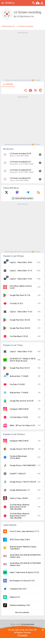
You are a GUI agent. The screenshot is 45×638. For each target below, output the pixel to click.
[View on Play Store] (30, 90)
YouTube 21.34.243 (17, 384)
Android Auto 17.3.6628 (19, 376)
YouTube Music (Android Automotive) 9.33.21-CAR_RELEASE (19, 516)
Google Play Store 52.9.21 (20, 368)
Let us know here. (27, 624)
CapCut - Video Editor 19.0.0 (21, 279)
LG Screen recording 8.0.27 (20, 162)
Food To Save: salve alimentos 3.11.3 (24, 531)
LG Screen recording (25, 26)
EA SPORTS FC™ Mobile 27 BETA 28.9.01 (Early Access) (22, 360)
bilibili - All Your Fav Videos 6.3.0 (22, 425)
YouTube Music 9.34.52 (19, 417)
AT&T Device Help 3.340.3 (20, 540)
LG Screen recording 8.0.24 (20, 170)
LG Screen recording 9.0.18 (20, 153)
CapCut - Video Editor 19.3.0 (21, 312)
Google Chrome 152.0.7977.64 (21, 449)
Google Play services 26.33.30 (21, 401)
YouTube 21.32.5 (16, 303)
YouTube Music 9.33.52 (19, 336)
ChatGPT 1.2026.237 (18, 474)
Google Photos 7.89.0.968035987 (23, 465)
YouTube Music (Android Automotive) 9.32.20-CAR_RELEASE (19, 507)
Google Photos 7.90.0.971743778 (23, 482)
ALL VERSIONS (8, 84)
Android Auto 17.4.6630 (19, 393)
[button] (25, 90)
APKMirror (10, 3)
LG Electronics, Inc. (25, 16)
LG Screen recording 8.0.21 (20, 178)
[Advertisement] (22, 56)
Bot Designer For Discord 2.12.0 (22, 581)
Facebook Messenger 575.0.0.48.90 (18, 457)
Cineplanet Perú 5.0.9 (18, 589)
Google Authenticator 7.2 (20, 490)
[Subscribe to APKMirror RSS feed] (38, 193)
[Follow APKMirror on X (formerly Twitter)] (6, 193)
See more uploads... (22, 612)
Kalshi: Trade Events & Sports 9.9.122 (24, 572)
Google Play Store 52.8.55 (20, 328)
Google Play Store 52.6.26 (20, 320)
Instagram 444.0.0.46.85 (19, 409)
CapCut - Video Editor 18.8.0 (21, 262)
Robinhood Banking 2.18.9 (20, 605)
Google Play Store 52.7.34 (20, 295)
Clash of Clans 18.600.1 (19, 498)
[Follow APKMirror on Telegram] (27, 193)
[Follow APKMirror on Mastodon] (17, 193)
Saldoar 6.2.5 (15, 597)
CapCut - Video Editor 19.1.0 (21, 271)
